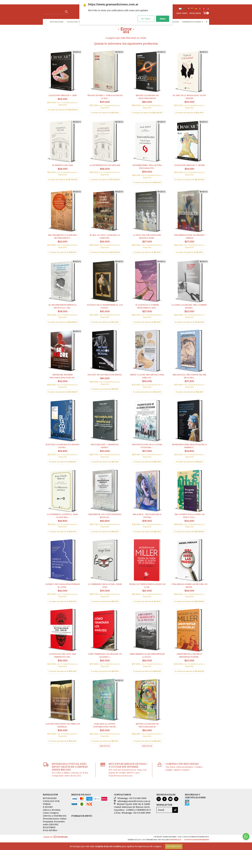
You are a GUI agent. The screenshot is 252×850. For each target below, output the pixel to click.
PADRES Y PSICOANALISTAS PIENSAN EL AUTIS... (63, 585)
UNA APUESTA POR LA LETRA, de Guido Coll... (189, 515)
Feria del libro (50, 830)
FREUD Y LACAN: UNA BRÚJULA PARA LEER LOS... (147, 376)
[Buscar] (66, 11)
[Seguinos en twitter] (176, 799)
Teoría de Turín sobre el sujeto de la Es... (147, 585)
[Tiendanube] (55, 838)
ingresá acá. (176, 840)
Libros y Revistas (52, 810)
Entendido (174, 846)
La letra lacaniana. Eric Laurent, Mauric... (189, 306)
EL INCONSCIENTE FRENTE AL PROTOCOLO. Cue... (63, 306)
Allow (163, 18)
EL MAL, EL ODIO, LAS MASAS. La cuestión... (105, 236)
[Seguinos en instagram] (158, 799)
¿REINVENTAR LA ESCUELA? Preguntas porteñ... (189, 655)
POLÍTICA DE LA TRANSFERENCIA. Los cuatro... (105, 306)
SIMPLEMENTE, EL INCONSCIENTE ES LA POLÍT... (147, 655)
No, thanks (145, 19)
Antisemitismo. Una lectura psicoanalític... (147, 166)
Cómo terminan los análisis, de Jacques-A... (105, 655)
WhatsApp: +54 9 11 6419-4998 (131, 798)
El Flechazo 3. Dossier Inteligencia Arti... (147, 306)
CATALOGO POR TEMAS (79, 22)
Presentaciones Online (196, 22)
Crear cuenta (182, 13)
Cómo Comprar (51, 813)
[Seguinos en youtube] (170, 799)
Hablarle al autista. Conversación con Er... (105, 725)
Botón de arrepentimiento (196, 840)
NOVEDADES (56, 22)
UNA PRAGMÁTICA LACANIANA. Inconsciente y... (62, 236)
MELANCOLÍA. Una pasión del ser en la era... (189, 376)
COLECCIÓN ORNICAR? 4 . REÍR (63, 95)
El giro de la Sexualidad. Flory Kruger (189, 96)
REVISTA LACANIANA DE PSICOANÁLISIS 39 (147, 96)
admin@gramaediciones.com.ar (133, 801)
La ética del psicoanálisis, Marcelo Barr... (147, 236)
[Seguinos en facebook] (164, 799)
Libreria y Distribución (54, 816)
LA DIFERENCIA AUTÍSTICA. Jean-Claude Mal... (62, 515)
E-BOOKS (47, 807)
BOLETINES (49, 827)
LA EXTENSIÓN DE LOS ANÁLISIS (105, 165)
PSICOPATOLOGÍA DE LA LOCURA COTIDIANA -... (147, 446)
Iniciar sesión (195, 13)
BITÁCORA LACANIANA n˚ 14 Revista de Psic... (62, 446)
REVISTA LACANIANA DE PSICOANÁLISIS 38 (147, 725)
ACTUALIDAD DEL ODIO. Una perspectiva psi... (62, 655)
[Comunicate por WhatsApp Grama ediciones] (246, 836)
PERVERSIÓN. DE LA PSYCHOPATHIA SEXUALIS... (104, 515)
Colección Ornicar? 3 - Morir (189, 165)
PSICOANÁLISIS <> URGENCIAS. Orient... (105, 446)
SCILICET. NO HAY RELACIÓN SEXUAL (105, 375)
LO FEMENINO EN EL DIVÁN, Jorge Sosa (105, 585)
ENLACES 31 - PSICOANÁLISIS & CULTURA (147, 515)
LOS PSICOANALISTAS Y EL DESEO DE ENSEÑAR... (63, 725)
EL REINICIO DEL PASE (62, 165)
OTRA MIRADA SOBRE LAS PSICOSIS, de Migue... (189, 585)
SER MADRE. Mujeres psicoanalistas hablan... (63, 376)
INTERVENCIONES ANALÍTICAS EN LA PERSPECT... (189, 446)
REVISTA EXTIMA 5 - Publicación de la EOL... (105, 96)
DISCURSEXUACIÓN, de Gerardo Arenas (189, 236)
